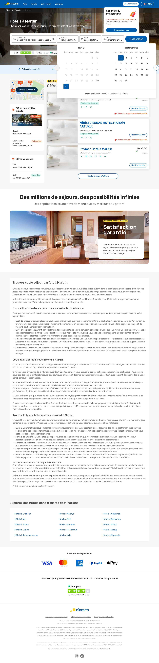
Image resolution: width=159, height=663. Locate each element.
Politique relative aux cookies (81, 617)
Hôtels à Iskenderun (68, 530)
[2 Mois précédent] (57, 68)
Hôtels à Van (20, 519)
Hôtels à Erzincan (23, 514)
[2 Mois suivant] (156, 68)
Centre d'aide (106, 649)
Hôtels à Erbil (65, 519)
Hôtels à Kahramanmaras (26, 535)
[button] (53, 39)
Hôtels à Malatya (66, 514)
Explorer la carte (25, 90)
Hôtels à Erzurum (67, 524)
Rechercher (136, 39)
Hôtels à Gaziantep (112, 519)
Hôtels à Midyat (110, 524)
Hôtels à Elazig (110, 530)
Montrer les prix (138, 109)
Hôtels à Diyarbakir (111, 535)
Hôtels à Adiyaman (111, 514)
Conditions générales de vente (56, 617)
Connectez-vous (121, 30)
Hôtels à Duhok (22, 530)
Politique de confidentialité (104, 617)
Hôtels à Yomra (22, 524)
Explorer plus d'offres (98, 176)
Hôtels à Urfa (65, 535)
